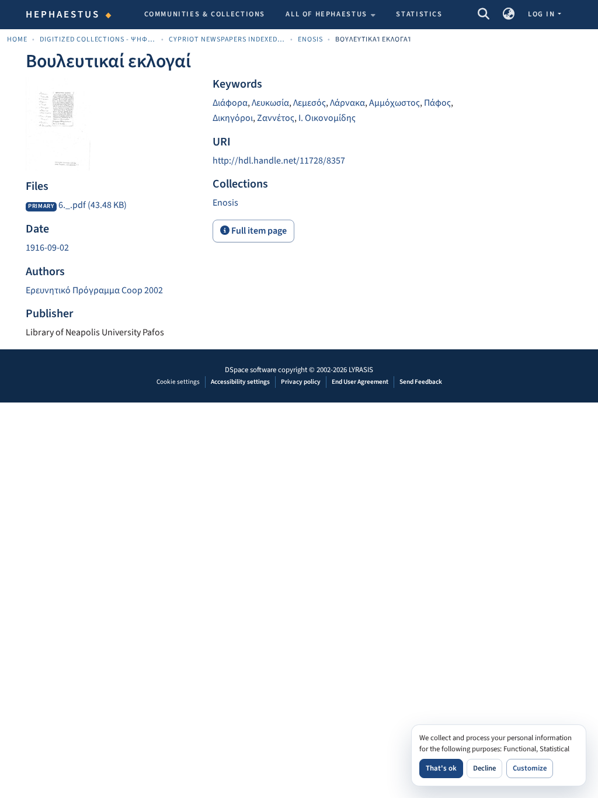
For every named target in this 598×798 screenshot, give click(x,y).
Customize (530, 768)
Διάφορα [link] (230, 102)
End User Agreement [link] (360, 381)
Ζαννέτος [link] (275, 118)
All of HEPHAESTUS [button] (326, 14)
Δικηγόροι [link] (233, 118)
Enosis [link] (310, 39)
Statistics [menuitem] (419, 14)
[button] (483, 15)
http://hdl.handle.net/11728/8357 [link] (279, 160)
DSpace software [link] (250, 370)
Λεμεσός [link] (309, 102)
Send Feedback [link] (420, 381)
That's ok (441, 768)
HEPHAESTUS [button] (63, 15)
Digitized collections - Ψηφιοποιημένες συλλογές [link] (98, 39)
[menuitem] (331, 14)
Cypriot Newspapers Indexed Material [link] (227, 39)
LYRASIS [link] (361, 370)
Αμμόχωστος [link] (394, 102)
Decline (484, 768)
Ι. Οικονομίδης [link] (327, 118)
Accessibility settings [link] (240, 381)
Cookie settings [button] (178, 381)
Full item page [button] (258, 230)
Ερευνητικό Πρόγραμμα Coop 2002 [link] (94, 290)
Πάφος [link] (437, 102)
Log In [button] (542, 14)
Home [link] (17, 39)
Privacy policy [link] (301, 381)
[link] (112, 205)
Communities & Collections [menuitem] (205, 14)
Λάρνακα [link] (347, 102)
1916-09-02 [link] (47, 247)
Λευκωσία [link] (270, 102)
